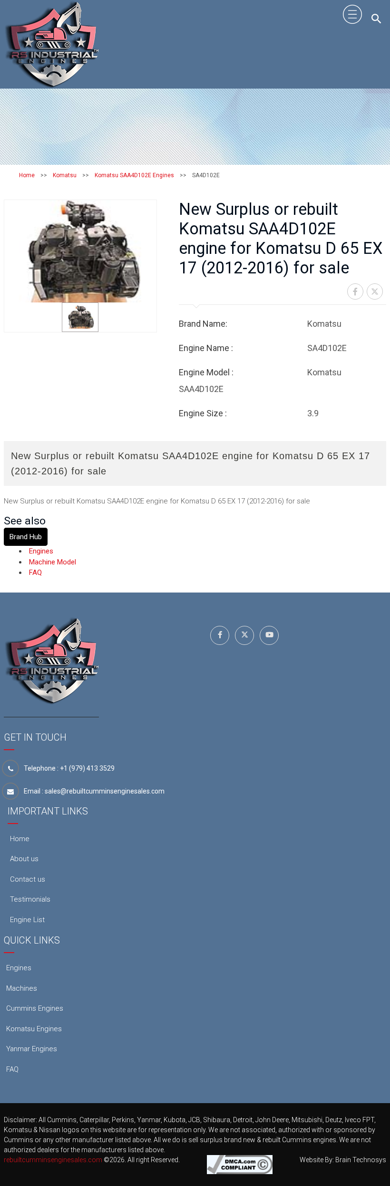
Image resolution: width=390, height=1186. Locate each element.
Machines (21, 988)
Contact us (27, 879)
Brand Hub (26, 537)
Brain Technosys (360, 1160)
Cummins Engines (34, 1008)
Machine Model (52, 562)
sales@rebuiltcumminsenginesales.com (105, 791)
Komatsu (65, 175)
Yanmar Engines (31, 1049)
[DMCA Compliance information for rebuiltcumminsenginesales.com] (240, 1164)
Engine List (27, 919)
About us (24, 858)
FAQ (35, 572)
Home (27, 175)
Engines (41, 551)
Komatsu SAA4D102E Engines (134, 175)
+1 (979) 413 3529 (87, 768)
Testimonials (30, 899)
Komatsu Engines (34, 1029)
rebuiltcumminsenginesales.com (53, 1160)
